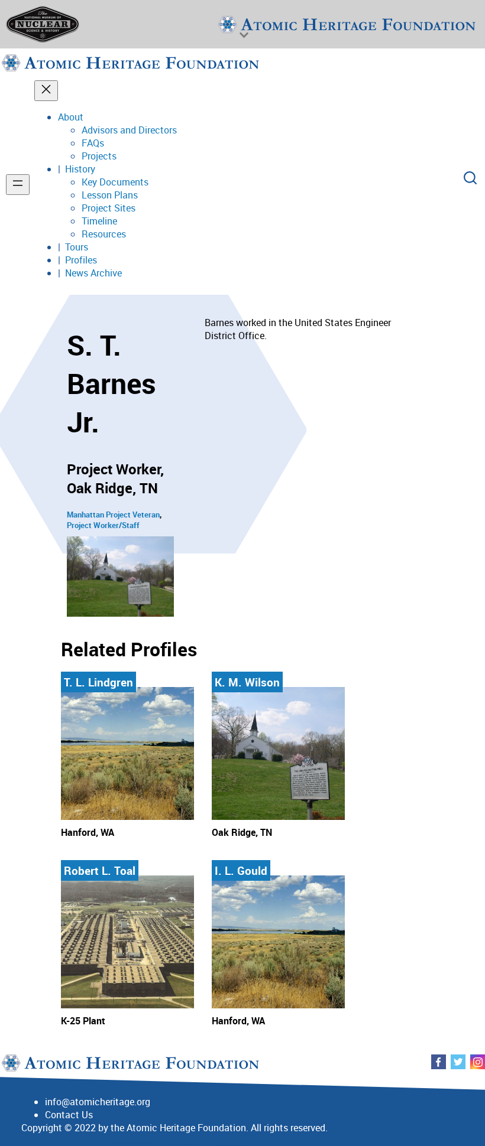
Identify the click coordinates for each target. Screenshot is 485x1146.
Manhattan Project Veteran (113, 514)
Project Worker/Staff (103, 525)
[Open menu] (18, 184)
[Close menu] (46, 90)
